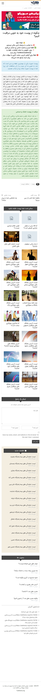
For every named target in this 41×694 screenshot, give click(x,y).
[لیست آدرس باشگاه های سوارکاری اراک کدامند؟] (11, 295)
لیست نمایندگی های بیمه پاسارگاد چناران (23, 470)
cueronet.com (35, 655)
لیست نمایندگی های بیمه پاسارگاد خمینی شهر (22, 547)
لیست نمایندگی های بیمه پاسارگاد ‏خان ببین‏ (22, 484)
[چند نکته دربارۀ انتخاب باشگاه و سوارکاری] (29, 295)
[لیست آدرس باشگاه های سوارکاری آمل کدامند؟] (11, 275)
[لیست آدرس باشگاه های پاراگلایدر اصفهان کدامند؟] (29, 316)
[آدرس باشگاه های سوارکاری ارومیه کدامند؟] (11, 336)
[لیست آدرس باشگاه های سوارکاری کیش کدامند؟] (29, 377)
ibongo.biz (36, 667)
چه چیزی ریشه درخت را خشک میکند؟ (26, 571)
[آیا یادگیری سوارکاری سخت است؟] (11, 316)
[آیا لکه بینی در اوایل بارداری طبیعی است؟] (29, 218)
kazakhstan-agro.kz (33, 670)
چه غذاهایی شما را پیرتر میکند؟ (9, 199)
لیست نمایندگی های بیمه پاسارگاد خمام (24, 533)
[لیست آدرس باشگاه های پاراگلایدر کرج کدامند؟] (11, 356)
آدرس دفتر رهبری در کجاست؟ (28, 584)
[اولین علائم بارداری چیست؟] (11, 218)
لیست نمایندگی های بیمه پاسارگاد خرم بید (23, 505)
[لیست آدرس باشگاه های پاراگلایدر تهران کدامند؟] (29, 356)
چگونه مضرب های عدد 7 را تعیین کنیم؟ (26, 598)
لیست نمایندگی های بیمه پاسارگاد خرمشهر (23, 512)
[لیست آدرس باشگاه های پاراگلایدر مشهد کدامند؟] (29, 336)
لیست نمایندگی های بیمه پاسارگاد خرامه (23, 498)
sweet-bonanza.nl (33, 674)
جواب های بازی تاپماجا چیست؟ (28, 564)
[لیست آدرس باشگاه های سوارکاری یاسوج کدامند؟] (11, 254)
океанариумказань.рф (33, 677)
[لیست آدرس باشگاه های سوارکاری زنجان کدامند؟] (29, 275)
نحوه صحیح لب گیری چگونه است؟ (27, 578)
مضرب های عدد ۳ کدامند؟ (30, 591)
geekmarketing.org (33, 662)
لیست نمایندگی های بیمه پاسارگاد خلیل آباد (22, 526)
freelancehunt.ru (34, 660)
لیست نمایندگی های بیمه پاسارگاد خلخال (23, 519)
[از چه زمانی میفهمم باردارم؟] (29, 236)
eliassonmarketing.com (32, 658)
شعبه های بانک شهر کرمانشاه (29, 612)
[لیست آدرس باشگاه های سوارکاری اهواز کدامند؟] (29, 254)
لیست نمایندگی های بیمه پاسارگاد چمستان (23, 463)
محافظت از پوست (25, 184)
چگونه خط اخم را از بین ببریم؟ (31, 199)
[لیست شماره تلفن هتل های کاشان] (11, 236)
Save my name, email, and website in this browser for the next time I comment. (21, 436)
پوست (33, 184)
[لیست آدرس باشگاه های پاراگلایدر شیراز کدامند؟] (11, 377)
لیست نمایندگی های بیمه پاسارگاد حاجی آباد (22, 477)
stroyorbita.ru (35, 672)
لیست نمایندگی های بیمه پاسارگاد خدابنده (23, 491)
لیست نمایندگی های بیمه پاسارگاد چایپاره (23, 457)
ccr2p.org (36, 653)
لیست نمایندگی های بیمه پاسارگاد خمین (23, 540)
